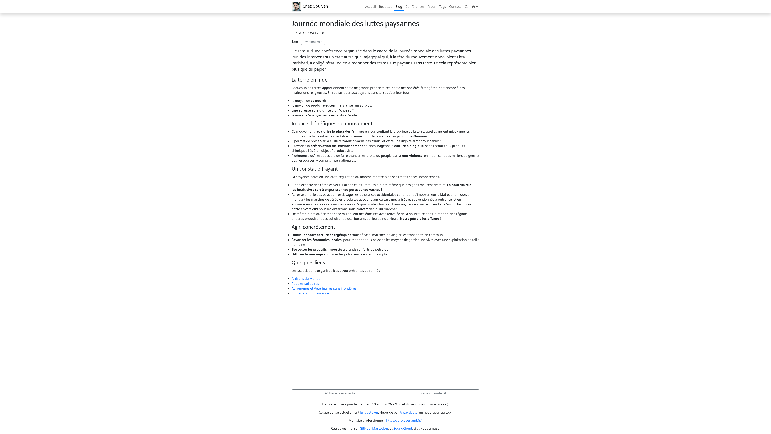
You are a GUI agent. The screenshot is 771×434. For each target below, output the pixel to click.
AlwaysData (408, 412)
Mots (432, 6)
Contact (455, 6)
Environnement (313, 42)
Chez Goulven (315, 6)
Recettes (385, 6)
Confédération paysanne (310, 293)
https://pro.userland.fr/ (404, 420)
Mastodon (380, 428)
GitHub (365, 428)
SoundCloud (402, 428)
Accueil (370, 6)
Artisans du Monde (306, 278)
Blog (398, 6)
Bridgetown (369, 412)
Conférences (415, 6)
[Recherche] (466, 7)
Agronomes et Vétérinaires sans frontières (324, 288)
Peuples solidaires (305, 283)
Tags (442, 6)
